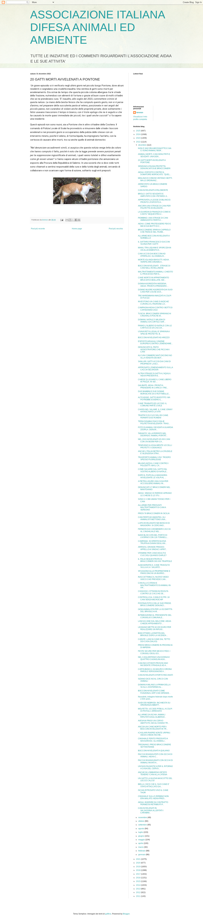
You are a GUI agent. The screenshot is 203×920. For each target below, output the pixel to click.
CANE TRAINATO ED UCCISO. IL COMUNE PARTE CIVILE (152, 404)
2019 (138, 866)
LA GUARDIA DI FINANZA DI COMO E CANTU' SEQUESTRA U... (154, 213)
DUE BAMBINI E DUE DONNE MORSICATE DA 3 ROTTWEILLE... (154, 392)
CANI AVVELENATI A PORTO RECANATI (155, 675)
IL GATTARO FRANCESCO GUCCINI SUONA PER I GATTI (154, 243)
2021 (138, 859)
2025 (138, 131)
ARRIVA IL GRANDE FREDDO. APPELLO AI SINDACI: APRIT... (152, 548)
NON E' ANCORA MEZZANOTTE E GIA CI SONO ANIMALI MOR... (154, 149)
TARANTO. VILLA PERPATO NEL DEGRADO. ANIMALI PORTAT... (152, 434)
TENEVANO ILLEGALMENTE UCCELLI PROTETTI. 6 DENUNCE (155, 446)
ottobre (141, 821)
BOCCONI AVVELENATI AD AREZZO (154, 337)
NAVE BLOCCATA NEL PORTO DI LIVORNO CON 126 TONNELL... (153, 536)
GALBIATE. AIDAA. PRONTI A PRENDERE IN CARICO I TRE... (153, 386)
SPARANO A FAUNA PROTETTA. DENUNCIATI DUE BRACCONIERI (154, 167)
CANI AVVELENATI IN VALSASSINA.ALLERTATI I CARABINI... (150, 810)
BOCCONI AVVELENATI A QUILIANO (154, 751)
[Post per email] (62, 220)
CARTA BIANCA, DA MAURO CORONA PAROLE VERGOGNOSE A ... (155, 670)
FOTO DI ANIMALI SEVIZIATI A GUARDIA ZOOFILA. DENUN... (155, 428)
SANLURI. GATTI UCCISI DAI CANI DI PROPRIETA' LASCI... (154, 362)
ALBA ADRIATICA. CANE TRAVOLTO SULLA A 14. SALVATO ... (154, 566)
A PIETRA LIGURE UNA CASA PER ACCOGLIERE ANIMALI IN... (153, 482)
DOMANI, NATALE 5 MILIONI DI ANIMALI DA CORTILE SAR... (152, 320)
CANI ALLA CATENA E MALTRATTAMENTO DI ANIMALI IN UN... (154, 585)
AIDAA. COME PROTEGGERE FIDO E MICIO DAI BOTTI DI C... (154, 225)
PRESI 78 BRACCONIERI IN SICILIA (154, 513)
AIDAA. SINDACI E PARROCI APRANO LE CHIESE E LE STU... (155, 494)
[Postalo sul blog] (70, 220)
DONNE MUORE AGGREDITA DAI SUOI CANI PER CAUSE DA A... (155, 291)
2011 (138, 896)
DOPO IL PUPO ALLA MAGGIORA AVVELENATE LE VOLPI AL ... (152, 476)
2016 (138, 878)
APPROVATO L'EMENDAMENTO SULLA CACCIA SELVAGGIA (155, 368)
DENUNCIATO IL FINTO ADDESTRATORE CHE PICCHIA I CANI (154, 349)
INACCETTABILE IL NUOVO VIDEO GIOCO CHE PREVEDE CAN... (153, 578)
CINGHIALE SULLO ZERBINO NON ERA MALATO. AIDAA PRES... (153, 797)
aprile (141, 843)
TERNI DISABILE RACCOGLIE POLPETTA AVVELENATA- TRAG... (154, 422)
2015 (138, 881)
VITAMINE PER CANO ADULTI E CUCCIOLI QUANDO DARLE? (152, 554)
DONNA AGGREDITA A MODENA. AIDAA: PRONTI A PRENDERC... (153, 285)
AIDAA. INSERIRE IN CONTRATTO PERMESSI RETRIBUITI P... (153, 803)
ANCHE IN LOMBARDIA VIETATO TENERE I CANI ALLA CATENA (152, 773)
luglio (141, 832)
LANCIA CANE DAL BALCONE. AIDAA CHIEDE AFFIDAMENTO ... (154, 622)
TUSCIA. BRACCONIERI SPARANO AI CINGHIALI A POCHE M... (154, 314)
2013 (138, 889)
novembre (142, 817)
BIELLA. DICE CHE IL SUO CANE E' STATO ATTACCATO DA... (153, 785)
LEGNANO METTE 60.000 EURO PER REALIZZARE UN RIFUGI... (154, 628)
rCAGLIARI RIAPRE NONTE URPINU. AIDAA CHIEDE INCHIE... (154, 734)
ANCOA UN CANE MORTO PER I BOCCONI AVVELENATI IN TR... (153, 728)
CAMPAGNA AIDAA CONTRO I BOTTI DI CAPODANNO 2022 (155, 308)
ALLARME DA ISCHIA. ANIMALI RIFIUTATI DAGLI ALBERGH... (152, 716)
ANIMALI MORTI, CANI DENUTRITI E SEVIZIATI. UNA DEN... (154, 155)
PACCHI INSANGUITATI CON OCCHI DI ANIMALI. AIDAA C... (155, 755)
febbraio (142, 851)
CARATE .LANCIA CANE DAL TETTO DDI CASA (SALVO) (154, 640)
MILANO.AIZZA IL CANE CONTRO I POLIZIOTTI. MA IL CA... (153, 464)
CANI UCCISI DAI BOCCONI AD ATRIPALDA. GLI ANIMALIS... (152, 255)
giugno (141, 836)
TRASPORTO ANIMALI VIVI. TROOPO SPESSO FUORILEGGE (154, 458)
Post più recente (38, 229)
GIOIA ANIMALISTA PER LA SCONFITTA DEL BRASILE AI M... (155, 610)
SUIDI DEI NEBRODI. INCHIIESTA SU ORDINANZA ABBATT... (154, 704)
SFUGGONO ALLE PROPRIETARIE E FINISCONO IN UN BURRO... (154, 572)
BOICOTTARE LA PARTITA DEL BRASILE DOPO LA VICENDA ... (153, 634)
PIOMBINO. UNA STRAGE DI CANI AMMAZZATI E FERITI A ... (153, 219)
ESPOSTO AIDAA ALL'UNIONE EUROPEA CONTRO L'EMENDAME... (155, 342)
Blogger (126, 914)
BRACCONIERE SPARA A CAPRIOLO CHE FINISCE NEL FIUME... (154, 231)
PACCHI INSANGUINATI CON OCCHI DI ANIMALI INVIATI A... (155, 761)
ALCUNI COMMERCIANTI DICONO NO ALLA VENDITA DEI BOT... (155, 356)
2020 (138, 863)
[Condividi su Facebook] (76, 220)
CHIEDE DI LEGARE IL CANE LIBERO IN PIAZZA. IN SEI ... (154, 380)
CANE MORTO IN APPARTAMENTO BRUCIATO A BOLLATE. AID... (153, 279)
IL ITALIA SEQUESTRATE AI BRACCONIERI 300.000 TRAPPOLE (155, 560)
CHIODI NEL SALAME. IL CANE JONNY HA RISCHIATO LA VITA (155, 410)
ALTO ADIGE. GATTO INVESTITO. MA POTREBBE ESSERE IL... (154, 398)
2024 (138, 134)
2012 (138, 892)
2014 (138, 885)
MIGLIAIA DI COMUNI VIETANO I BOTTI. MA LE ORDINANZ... (155, 179)
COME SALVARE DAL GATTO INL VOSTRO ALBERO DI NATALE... (153, 470)
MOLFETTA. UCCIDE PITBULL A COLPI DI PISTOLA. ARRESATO (155, 710)
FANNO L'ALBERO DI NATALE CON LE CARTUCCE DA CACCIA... (155, 327)
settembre (142, 825)
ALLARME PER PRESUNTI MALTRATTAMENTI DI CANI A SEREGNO (152, 507)
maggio (141, 840)
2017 (138, 874)
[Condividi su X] (73, 220)
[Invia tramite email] (67, 220)
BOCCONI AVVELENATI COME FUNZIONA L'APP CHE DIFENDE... (154, 692)
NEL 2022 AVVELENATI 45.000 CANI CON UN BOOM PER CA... (154, 440)
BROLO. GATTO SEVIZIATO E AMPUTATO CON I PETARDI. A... (153, 195)
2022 (138, 142)
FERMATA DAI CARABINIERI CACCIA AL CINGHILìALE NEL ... (154, 530)
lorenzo (139, 112)
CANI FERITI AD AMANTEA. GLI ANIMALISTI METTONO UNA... (152, 518)
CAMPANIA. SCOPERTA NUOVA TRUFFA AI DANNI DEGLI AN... (152, 542)
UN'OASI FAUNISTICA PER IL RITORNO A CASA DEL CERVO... (155, 767)
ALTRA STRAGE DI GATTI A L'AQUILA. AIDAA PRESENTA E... (154, 374)
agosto (141, 828)
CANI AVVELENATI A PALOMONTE (153, 190)
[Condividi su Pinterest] (79, 220)
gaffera (108, 914)
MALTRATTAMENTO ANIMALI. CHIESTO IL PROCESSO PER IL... (155, 273)
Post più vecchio (116, 229)
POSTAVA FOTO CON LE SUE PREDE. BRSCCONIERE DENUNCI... (154, 604)
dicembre (142, 145)
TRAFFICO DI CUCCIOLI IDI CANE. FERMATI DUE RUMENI (153, 416)
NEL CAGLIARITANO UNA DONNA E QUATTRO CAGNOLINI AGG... (154, 658)
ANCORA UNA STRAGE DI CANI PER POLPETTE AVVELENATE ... (154, 207)
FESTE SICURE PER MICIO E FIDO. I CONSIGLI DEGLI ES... (154, 652)
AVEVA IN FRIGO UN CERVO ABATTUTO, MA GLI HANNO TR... (153, 722)
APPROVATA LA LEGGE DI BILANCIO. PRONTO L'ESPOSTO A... (154, 201)
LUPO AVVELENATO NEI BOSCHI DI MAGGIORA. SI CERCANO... (154, 524)
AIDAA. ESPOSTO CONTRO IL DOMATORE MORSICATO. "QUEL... (154, 173)
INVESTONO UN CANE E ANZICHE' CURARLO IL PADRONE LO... (153, 302)
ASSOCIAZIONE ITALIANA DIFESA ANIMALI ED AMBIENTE (97, 27)
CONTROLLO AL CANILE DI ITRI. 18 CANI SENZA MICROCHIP (154, 598)
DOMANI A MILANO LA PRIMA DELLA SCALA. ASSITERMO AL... (154, 686)
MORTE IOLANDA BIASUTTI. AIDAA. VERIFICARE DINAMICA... (153, 261)
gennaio (142, 854)
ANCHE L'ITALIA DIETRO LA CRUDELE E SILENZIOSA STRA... (155, 452)
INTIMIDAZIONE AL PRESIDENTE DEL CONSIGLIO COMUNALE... (155, 616)
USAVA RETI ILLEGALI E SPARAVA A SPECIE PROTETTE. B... (154, 332)
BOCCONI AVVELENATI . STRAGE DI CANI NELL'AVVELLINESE (154, 267)
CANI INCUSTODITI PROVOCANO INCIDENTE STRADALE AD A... (153, 664)
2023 (138, 138)
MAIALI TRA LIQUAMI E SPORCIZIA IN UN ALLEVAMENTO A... (154, 249)
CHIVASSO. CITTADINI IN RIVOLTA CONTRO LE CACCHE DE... (153, 592)
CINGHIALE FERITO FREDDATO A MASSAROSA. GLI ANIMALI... (153, 739)
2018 (138, 870)
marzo (141, 847)
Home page (77, 229)
